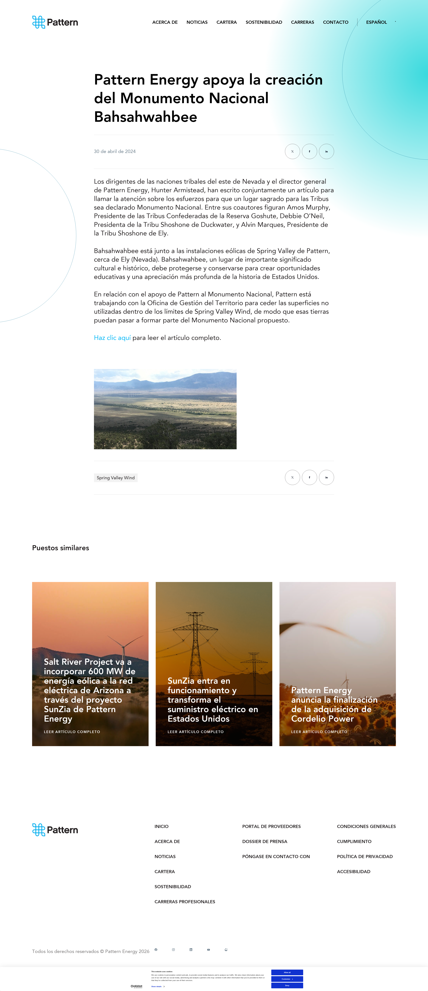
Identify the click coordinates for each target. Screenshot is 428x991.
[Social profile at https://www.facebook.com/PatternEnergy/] (156, 950)
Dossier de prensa (264, 841)
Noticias (197, 22)
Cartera (227, 22)
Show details (156, 986)
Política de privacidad (365, 856)
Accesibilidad (353, 871)
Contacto (335, 22)
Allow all (287, 972)
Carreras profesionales (185, 901)
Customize (286, 979)
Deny (287, 985)
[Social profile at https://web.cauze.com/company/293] (226, 950)
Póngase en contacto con (276, 856)
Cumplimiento (354, 841)
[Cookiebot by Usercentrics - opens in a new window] (136, 986)
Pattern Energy (55, 22)
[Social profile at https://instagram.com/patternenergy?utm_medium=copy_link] (173, 950)
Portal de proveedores (271, 826)
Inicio (162, 826)
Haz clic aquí (112, 338)
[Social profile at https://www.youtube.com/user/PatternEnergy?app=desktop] (208, 950)
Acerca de (165, 22)
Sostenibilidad (264, 22)
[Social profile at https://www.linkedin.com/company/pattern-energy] (191, 950)
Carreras (302, 22)
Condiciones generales (366, 826)
